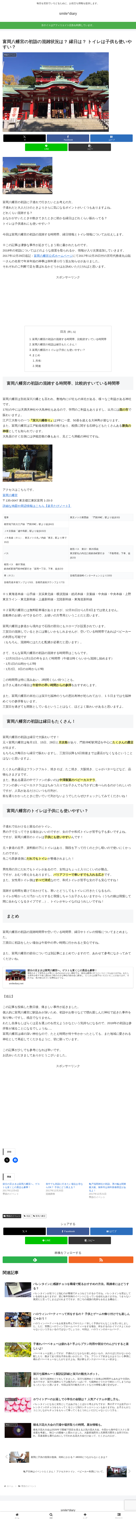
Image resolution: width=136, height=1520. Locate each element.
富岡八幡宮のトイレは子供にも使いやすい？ (58, 349)
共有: (38, 360)
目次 (63, 331)
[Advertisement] (68, 300)
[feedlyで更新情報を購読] (35, 1259)
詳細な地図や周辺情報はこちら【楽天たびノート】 (37, 506)
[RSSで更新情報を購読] (101, 1259)
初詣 (28, 1216)
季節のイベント (13, 1216)
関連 (38, 365)
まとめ (36, 355)
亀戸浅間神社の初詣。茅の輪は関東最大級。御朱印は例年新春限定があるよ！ (107, 1187)
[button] (89, 147)
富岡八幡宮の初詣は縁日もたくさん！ (54, 344)
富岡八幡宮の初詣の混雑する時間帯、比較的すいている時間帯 (69, 339)
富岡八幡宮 (10, 495)
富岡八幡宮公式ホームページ (53, 255)
